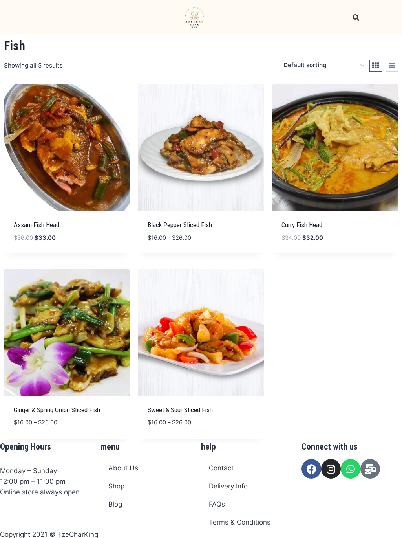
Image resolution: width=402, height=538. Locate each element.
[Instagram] (331, 469)
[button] (16, 17)
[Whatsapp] (350, 469)
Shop (116, 486)
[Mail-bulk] (370, 469)
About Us (123, 468)
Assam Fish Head (36, 225)
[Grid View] (375, 66)
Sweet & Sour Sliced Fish (180, 410)
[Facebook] (311, 469)
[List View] (392, 66)
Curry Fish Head (301, 225)
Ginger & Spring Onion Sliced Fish (57, 410)
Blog (115, 504)
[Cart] (377, 17)
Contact (221, 468)
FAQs (217, 504)
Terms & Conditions (239, 522)
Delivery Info (228, 486)
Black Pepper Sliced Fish (180, 225)
